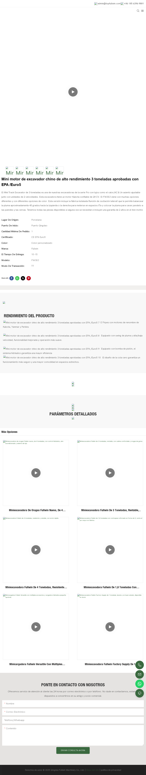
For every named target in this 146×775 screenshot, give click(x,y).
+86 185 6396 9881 (134, 3)
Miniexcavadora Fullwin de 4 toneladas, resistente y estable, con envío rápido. (35, 587)
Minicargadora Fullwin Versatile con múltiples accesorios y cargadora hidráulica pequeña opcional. (35, 664)
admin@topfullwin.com (109, 3)
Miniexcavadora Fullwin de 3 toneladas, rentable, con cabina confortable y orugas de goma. (110, 510)
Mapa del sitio (92, 770)
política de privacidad (111, 770)
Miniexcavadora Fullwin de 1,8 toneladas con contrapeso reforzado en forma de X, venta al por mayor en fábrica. (110, 587)
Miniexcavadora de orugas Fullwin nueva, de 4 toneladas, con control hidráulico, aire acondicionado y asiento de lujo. (36, 510)
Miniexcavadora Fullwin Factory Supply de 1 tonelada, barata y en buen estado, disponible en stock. (110, 664)
